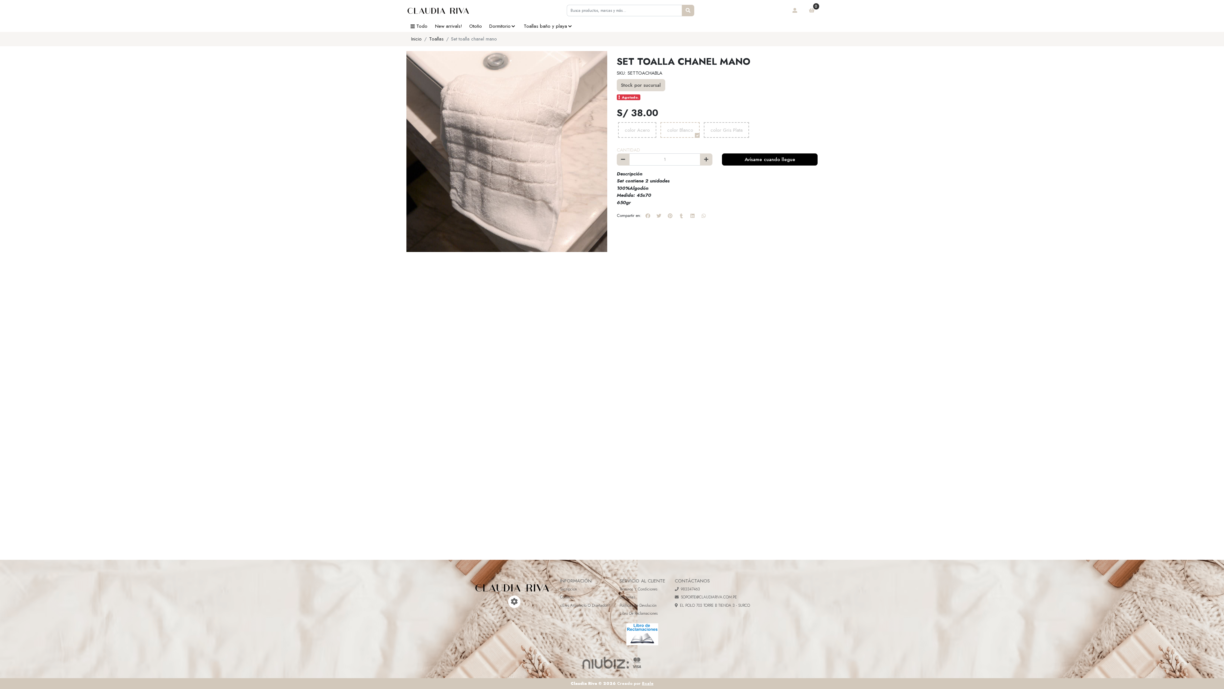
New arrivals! (448, 26)
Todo (421, 26)
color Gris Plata (726, 130)
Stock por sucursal (641, 85)
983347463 (690, 589)
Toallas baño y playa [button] (545, 26)
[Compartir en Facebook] (647, 215)
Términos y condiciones (638, 589)
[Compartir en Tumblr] (681, 215)
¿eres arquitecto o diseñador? (585, 605)
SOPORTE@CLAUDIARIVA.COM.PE (709, 597)
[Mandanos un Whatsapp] (505, 602)
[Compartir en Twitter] (659, 215)
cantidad (628, 149)
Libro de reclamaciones (639, 613)
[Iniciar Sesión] (795, 10)
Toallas (436, 38)
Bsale (647, 683)
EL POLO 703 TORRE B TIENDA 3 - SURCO (715, 605)
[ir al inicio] (512, 583)
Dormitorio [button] (500, 26)
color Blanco (680, 130)
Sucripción (568, 589)
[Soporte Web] (514, 602)
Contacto (567, 597)
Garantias (627, 597)
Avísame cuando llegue (770, 159)
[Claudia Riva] (438, 10)
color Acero (637, 130)
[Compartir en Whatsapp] (703, 215)
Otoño (475, 26)
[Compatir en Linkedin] (692, 215)
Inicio (416, 38)
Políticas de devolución (638, 605)
